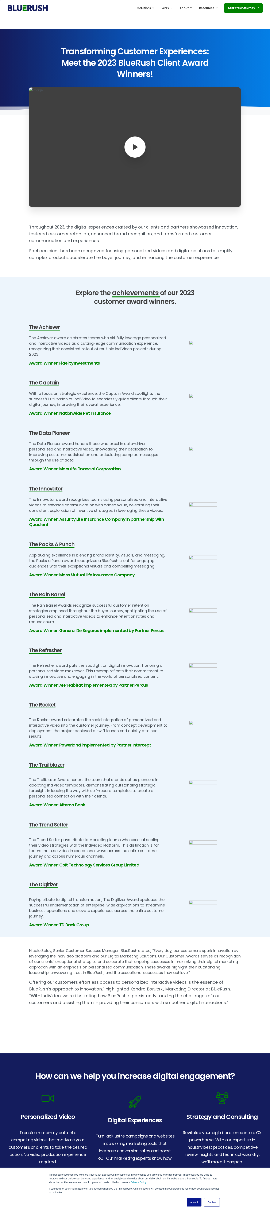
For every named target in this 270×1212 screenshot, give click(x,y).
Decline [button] (212, 1202)
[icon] (48, 1098)
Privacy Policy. (139, 1182)
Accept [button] (194, 1202)
